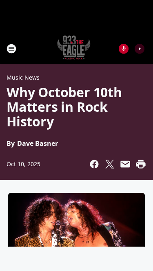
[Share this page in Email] (125, 164)
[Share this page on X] (109, 164)
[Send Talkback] (124, 49)
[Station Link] (74, 48)
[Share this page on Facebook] (94, 164)
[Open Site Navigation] (11, 49)
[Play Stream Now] (139, 49)
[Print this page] (140, 164)
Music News (23, 77)
